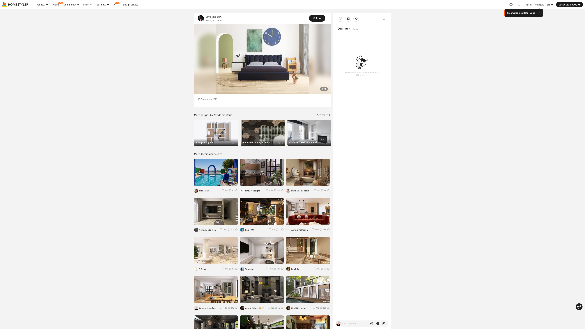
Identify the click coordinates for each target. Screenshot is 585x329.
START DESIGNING (568, 4)
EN (548, 4)
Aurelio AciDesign (299, 229)
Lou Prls (295, 269)
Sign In (528, 4)
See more (322, 115)
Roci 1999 (249, 229)
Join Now (539, 4)
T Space (202, 269)
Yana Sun (249, 269)
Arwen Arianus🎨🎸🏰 (254, 308)
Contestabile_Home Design (208, 229)
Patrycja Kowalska (207, 308)
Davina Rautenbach (300, 190)
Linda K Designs (252, 190)
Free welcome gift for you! (521, 12)
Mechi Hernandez (299, 308)
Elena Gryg (204, 190)
